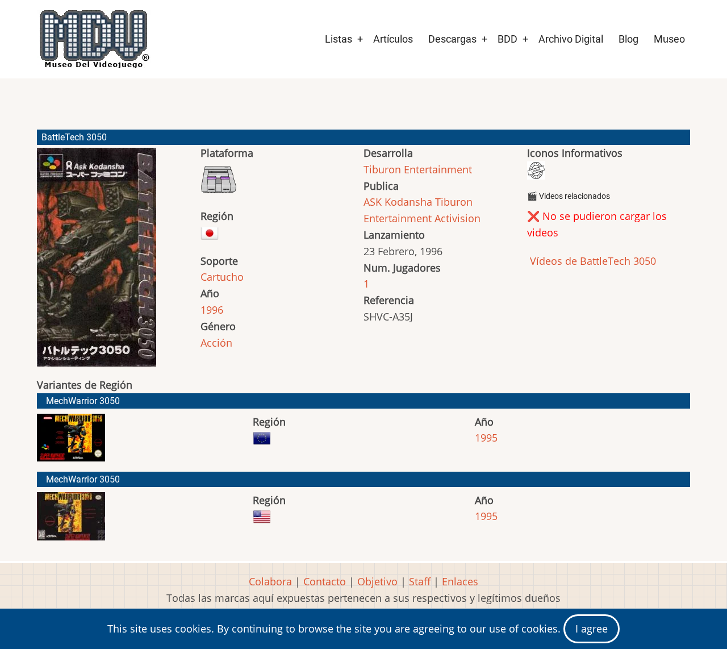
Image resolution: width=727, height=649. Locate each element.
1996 (211, 310)
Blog (628, 39)
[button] (96, 262)
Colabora (270, 581)
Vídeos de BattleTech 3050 (591, 261)
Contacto (324, 581)
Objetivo (377, 581)
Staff (420, 581)
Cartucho (222, 277)
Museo (669, 39)
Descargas (452, 39)
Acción (216, 343)
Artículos (393, 39)
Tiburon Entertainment (418, 169)
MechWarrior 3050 (83, 401)
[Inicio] (94, 39)
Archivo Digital (570, 39)
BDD (507, 39)
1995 (486, 437)
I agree (591, 628)
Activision (457, 218)
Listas (338, 39)
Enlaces (460, 581)
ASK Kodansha (398, 202)
